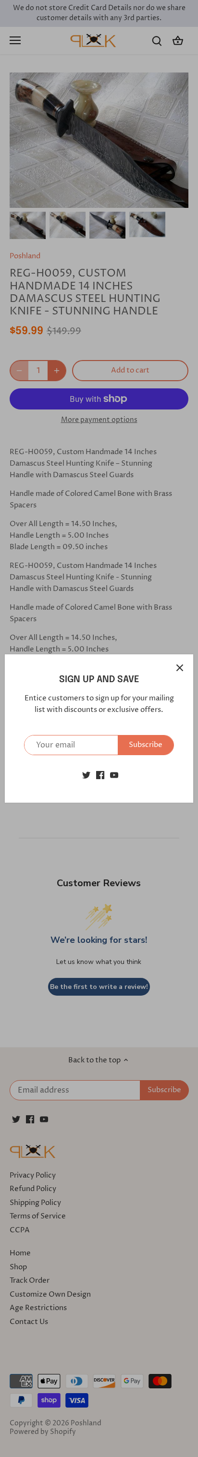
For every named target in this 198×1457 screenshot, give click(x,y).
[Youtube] (114, 775)
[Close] (179, 667)
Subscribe (145, 745)
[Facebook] (100, 775)
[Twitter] (86, 775)
